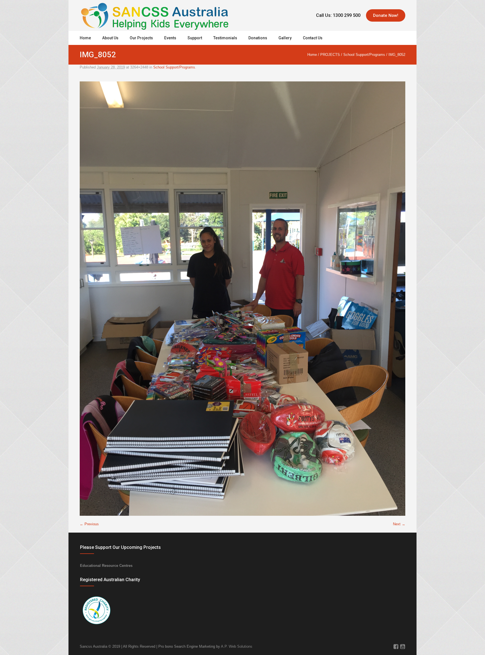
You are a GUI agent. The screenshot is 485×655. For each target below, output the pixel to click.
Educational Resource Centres (106, 565)
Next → (399, 524)
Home (312, 55)
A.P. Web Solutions (236, 646)
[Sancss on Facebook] (396, 646)
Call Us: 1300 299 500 (338, 15)
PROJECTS (330, 55)
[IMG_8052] (242, 298)
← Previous (89, 524)
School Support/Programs (364, 55)
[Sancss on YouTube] (402, 646)
